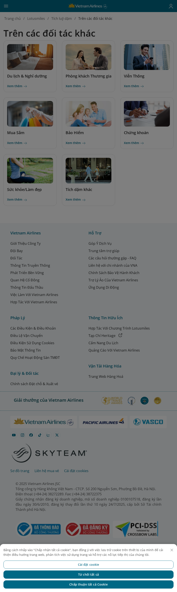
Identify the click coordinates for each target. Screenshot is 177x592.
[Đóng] (172, 550)
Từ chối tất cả (88, 574)
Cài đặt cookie (88, 565)
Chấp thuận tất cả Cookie (88, 584)
